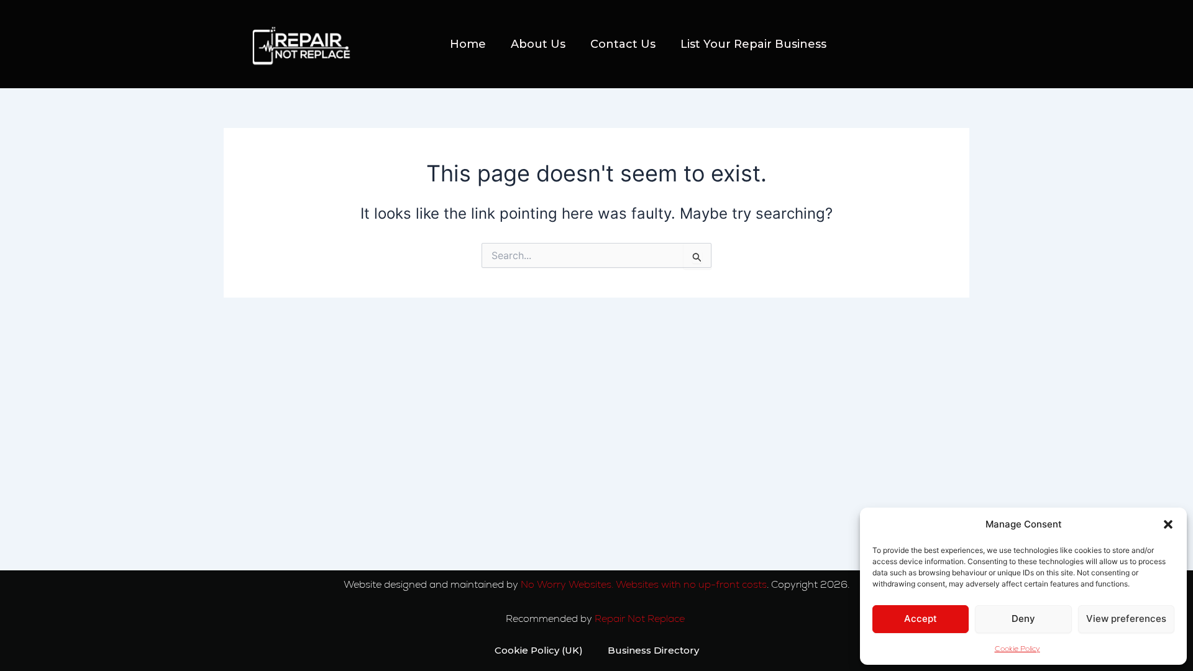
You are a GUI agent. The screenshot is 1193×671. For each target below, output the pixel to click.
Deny (1023, 618)
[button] (1168, 524)
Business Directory (653, 650)
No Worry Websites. (567, 584)
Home (468, 44)
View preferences (1126, 618)
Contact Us (623, 44)
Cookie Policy (1017, 649)
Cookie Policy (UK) (539, 650)
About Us (538, 44)
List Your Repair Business (753, 44)
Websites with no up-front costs (691, 584)
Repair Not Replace (641, 618)
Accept (920, 618)
